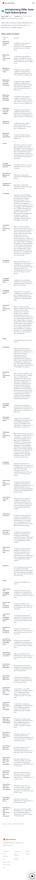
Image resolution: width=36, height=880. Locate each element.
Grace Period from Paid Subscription (6, 532)
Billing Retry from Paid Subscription (6, 135)
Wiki (4, 867)
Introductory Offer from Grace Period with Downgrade (6, 706)
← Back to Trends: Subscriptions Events (12, 824)
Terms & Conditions (16, 854)
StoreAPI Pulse (6, 864)
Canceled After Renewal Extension (7, 165)
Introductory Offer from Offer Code (6, 747)
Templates (5, 856)
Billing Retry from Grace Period (6, 43)
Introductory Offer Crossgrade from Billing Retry (6, 592)
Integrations (6, 851)
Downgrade (6, 347)
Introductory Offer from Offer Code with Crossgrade (6, 761)
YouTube (27, 854)
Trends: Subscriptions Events (14, 18)
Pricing (4, 854)
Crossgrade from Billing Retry (6, 280)
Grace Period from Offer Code (6, 498)
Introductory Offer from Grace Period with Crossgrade (6, 691)
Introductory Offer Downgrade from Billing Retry (6, 617)
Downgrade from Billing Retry (6, 405)
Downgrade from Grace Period (6, 418)
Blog (4, 859)
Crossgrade (6, 193)
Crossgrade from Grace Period (6, 292)
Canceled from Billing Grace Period (7, 175)
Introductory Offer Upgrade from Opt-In (7, 654)
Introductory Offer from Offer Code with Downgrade (6, 774)
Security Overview (16, 858)
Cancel (4, 143)
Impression (6, 565)
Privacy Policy (17, 851)
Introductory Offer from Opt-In (6, 799)
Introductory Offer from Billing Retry (6, 665)
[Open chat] (32, 876)
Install (4, 580)
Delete (4, 338)
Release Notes (6, 862)
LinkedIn (27, 851)
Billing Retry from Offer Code (6, 70)
